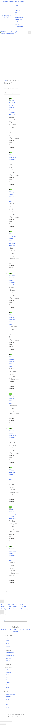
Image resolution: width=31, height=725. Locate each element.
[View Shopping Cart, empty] (28, 17)
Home (5, 80)
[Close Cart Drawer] (2, 612)
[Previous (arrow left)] (1, 724)
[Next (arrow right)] (4, 724)
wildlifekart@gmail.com (8, 1)
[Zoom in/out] (1, 722)
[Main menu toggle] (29, 32)
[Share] (7, 722)
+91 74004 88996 (19, 1)
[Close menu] (2, 601)
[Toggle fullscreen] (4, 722)
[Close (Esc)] (10, 722)
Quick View (12, 114)
